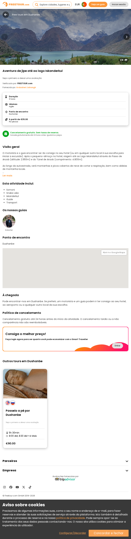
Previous (4, 36)
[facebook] (11, 487)
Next (126, 36)
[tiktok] (30, 487)
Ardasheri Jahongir (26, 87)
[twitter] (24, 487)
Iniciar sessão (119, 4)
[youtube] (17, 487)
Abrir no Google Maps (114, 252)
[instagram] (4, 487)
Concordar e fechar (108, 533)
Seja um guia (98, 4)
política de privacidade (70, 518)
